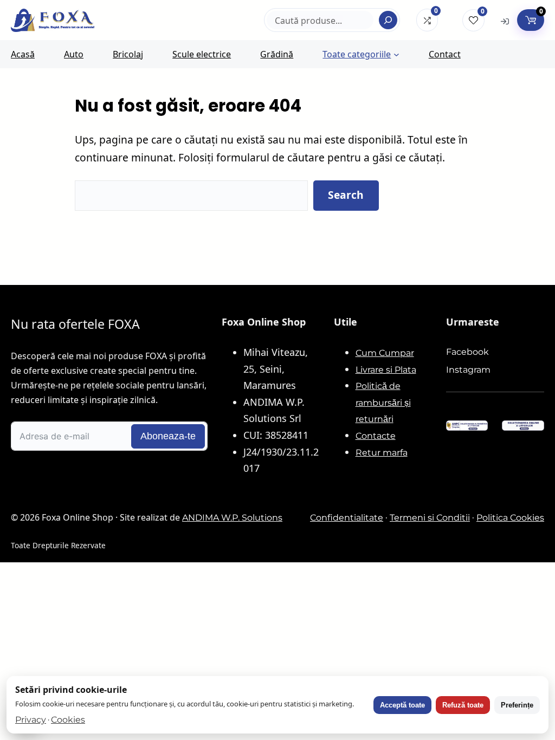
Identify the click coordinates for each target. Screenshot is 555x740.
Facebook (467, 352)
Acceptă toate (402, 705)
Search (346, 194)
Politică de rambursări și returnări (383, 402)
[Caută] (388, 20)
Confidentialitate (346, 517)
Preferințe (517, 705)
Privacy (30, 720)
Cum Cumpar (385, 353)
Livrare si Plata (386, 370)
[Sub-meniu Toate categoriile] (396, 54)
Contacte (376, 436)
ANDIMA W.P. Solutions (232, 517)
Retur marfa (382, 452)
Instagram (468, 370)
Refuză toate (462, 705)
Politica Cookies (510, 517)
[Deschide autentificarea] (505, 21)
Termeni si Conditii (430, 517)
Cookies (68, 720)
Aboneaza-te (168, 436)
